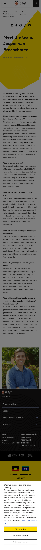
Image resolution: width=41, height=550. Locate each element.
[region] (20, 515)
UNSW (5, 12)
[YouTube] (29, 25)
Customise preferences (20, 542)
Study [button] (5, 411)
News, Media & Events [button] (13, 417)
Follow (29, 22)
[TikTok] (25, 25)
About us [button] (7, 424)
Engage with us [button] (10, 404)
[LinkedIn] (12, 25)
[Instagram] (20, 25)
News (16, 12)
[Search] (36, 3)
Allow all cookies (20, 529)
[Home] (20, 3)
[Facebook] (16, 25)
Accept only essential (20, 535)
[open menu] (5, 3)
